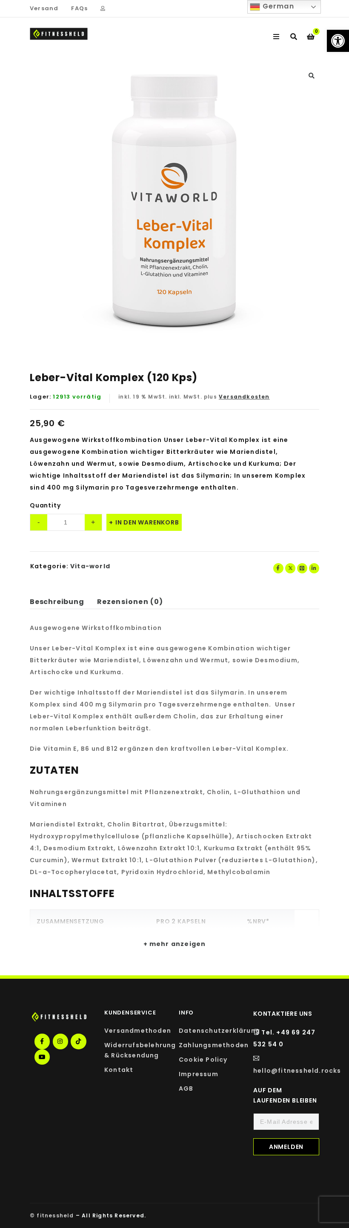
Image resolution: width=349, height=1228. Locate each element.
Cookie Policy (203, 1059)
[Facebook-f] (42, 1041)
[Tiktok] (78, 1041)
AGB (186, 1088)
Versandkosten (244, 396)
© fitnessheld (52, 1215)
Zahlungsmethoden (214, 1045)
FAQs (79, 8)
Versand (44, 8)
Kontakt (118, 1070)
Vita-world (90, 566)
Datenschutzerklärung (219, 1030)
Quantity (45, 505)
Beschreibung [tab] (57, 602)
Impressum (198, 1074)
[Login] (102, 8)
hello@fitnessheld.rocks (297, 1070)
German (277, 6)
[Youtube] (42, 1057)
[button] (338, 41)
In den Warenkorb (147, 522)
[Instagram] (60, 1041)
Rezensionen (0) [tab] (130, 602)
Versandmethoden (137, 1030)
